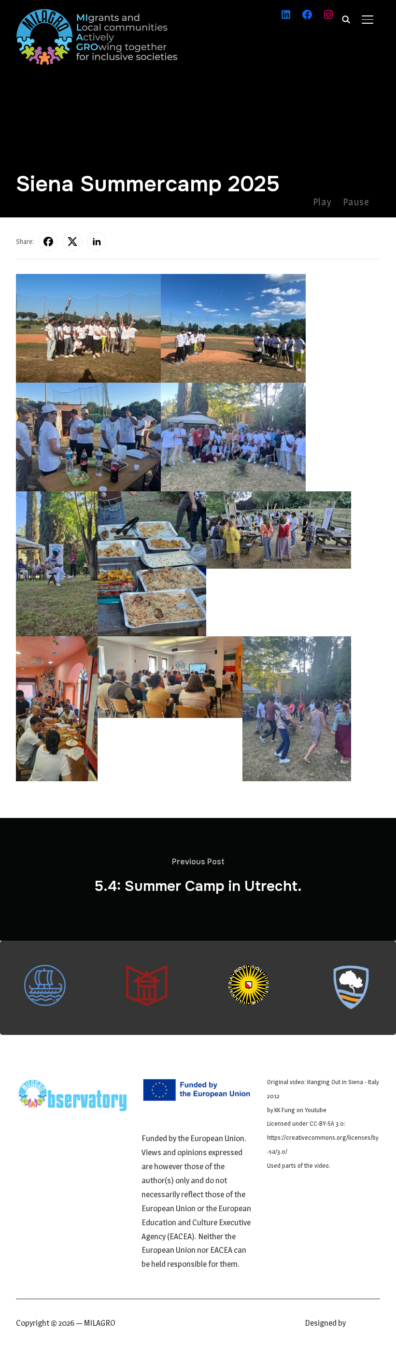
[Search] (346, 18)
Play (322, 202)
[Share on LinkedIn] (96, 241)
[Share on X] (72, 241)
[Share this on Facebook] (48, 241)
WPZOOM (363, 1323)
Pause (356, 202)
